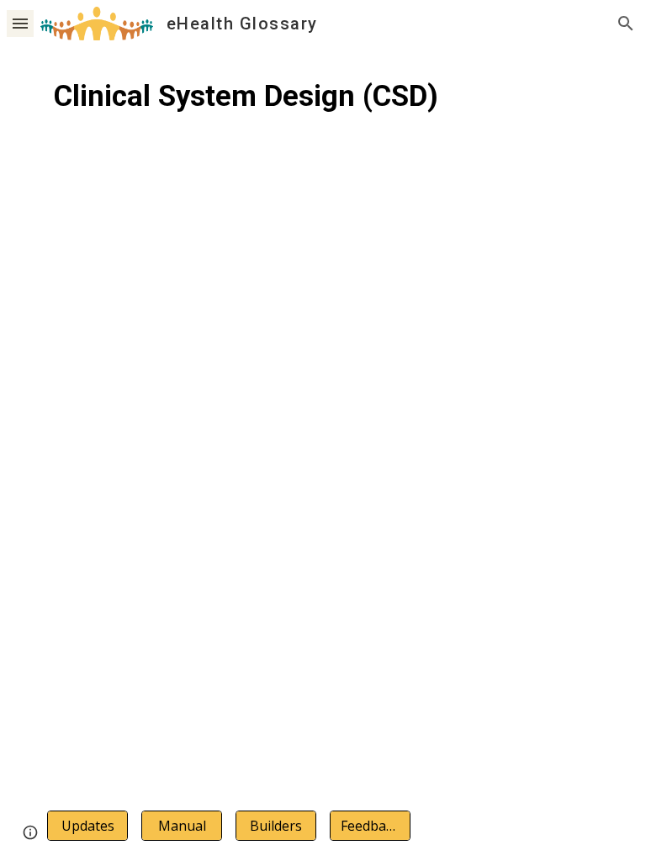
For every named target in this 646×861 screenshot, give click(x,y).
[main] (322, 113)
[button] (20, 23)
